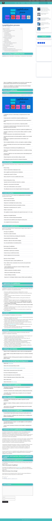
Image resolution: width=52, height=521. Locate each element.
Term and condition (42, 0)
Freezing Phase (7, 32)
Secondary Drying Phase (8, 34)
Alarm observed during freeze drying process (11, 42)
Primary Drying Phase (8, 33)
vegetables (20, 317)
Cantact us (37, 0)
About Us (33, 0)
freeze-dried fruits (12, 324)
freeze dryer (19, 467)
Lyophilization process (14, 478)
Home (30, 0)
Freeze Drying (5, 478)
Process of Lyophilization (7, 31)
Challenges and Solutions (7, 41)
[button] (49, 3)
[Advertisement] (17, 63)
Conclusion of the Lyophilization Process (9, 48)
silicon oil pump (14, 381)
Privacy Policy (48, 0)
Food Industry (7, 39)
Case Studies (5, 47)
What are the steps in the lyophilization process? (11, 50)
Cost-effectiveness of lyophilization (8, 46)
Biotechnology (7, 40)
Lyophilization (5, 477)
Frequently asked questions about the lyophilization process (13, 49)
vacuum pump (10, 363)
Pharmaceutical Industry (8, 38)
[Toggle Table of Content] (21, 29)
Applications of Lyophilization (7, 37)
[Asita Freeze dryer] (3, 3)
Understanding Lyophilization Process (9, 30)
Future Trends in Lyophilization (8, 43)
